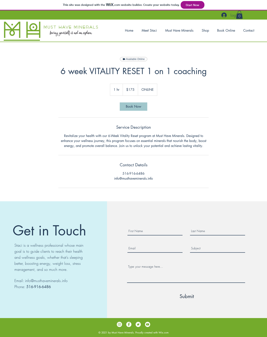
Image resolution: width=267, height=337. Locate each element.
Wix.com (164, 332)
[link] (133, 106)
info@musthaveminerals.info (46, 280)
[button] (239, 15)
